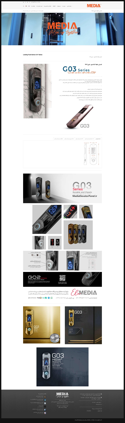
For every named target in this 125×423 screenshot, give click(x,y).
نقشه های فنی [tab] (98, 138)
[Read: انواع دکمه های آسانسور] (45, 397)
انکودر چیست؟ (41, 405)
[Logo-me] (94, 6)
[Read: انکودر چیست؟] (45, 406)
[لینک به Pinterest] (29, 2)
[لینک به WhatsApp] (25, 2)
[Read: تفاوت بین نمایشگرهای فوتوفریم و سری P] (45, 403)
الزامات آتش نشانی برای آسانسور (38, 412)
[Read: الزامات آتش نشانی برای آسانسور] (45, 413)
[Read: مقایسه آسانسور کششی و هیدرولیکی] (45, 410)
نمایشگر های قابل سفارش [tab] (88, 138)
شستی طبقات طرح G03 (97, 11)
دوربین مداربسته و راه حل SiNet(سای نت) (36, 399)
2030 (95, 402)
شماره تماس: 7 (97, 402)
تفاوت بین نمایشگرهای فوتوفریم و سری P (37, 402)
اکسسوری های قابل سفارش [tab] (68, 138)
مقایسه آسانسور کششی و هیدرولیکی (37, 409)
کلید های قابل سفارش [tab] (79, 138)
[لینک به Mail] (27, 2)
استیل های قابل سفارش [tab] (57, 138)
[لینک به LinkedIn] (23, 2)
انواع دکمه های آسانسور (39, 396)
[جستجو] (23, 6)
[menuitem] (69, 6)
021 (92, 402)
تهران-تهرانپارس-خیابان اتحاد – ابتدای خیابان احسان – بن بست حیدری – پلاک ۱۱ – (89, 394)
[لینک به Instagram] (31, 2)
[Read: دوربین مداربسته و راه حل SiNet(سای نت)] (45, 400)
